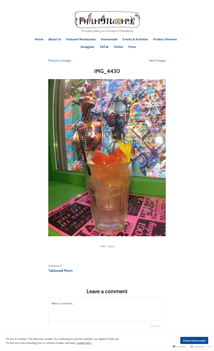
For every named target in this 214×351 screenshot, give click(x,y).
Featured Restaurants (81, 39)
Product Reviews (165, 39)
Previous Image (59, 60)
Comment (155, 326)
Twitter (118, 47)
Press (132, 47)
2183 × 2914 (107, 246)
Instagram (87, 47)
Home (39, 39)
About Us (54, 39)
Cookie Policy (83, 343)
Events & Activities (135, 39)
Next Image (157, 60)
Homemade (109, 39)
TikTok (104, 47)
